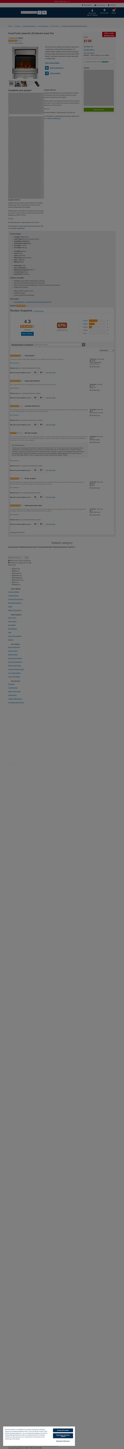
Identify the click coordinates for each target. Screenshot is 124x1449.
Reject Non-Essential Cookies (63, 1435)
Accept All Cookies (63, 1430)
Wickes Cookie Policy (27, 1439)
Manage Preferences (63, 1441)
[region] (39, 1436)
